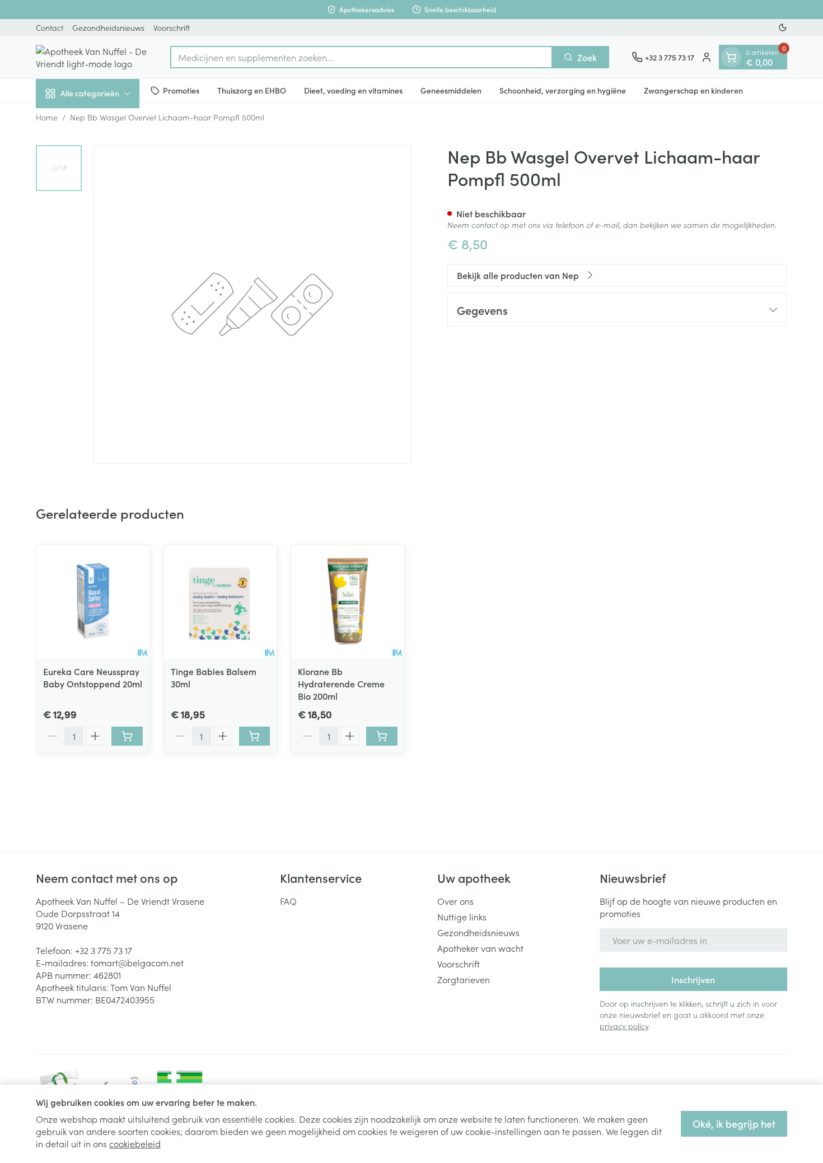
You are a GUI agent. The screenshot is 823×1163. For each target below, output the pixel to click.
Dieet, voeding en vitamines (353, 90)
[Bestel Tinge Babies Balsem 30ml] (254, 736)
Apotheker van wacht (480, 948)
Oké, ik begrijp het (734, 1124)
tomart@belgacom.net (137, 962)
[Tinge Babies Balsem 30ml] (220, 601)
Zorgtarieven (463, 979)
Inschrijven (693, 979)
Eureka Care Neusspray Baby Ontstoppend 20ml (92, 677)
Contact (49, 27)
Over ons (455, 901)
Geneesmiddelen (450, 90)
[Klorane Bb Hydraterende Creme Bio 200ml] (347, 601)
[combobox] (361, 57)
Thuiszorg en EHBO (251, 90)
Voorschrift (171, 27)
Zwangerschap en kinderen (693, 90)
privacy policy (624, 1025)
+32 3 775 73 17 (103, 950)
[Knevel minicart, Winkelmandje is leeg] (731, 57)
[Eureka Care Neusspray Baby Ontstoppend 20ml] (92, 601)
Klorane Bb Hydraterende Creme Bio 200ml (341, 683)
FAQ (288, 901)
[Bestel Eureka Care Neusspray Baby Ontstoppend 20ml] (127, 736)
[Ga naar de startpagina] (92, 57)
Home (47, 117)
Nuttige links (462, 916)
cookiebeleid (135, 1143)
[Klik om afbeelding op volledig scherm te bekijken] (252, 304)
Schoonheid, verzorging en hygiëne (562, 90)
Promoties (181, 90)
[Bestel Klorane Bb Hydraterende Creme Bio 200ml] (382, 736)
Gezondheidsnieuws (108, 27)
